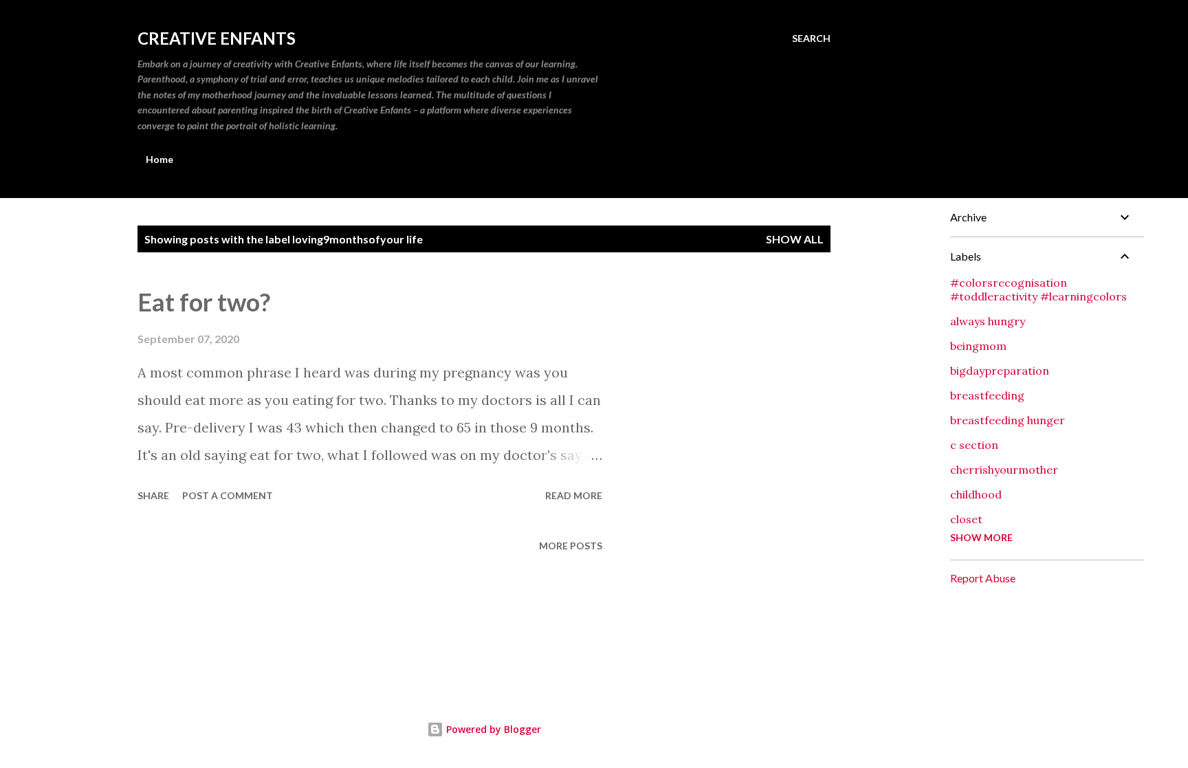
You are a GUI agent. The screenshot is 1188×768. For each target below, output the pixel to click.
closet (966, 519)
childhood (976, 494)
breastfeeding (987, 395)
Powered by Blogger (492, 729)
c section (974, 445)
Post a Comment (227, 495)
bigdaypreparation (999, 370)
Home (159, 159)
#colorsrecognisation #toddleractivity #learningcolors (1038, 289)
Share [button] (153, 495)
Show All (795, 238)
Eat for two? (204, 302)
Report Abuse (982, 577)
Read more (573, 495)
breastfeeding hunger (1007, 420)
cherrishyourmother (1004, 469)
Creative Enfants (217, 38)
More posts (570, 545)
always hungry (987, 321)
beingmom (978, 346)
